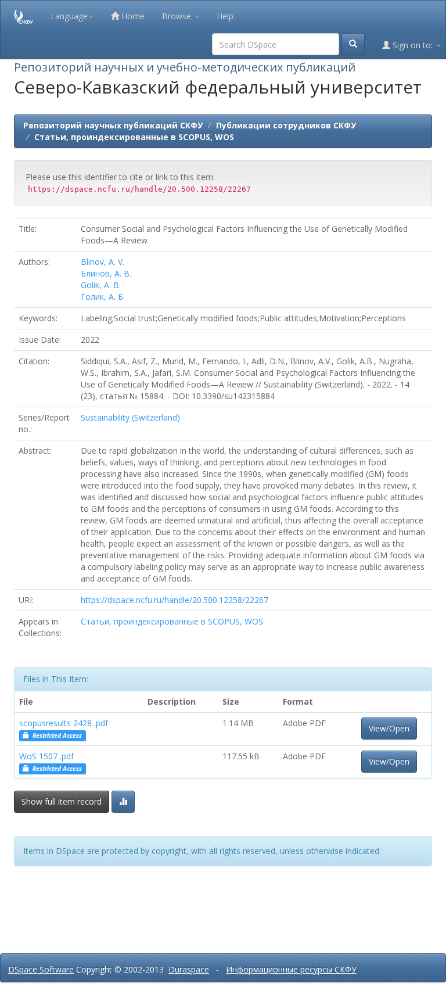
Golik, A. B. (101, 284)
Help (225, 15)
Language (69, 15)
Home (132, 15)
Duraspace (188, 969)
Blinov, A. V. (102, 261)
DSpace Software (41, 969)
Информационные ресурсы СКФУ (291, 969)
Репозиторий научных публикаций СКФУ (113, 125)
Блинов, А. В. (106, 273)
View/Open (389, 728)
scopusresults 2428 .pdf (63, 723)
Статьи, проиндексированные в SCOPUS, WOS (134, 136)
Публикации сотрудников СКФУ (286, 125)
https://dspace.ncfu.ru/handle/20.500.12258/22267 (174, 599)
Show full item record (61, 801)
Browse (177, 15)
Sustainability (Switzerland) (130, 417)
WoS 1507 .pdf (46, 756)
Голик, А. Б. (103, 296)
